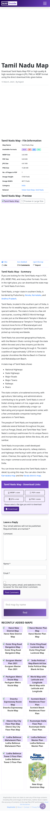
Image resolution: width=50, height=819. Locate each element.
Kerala (28, 295)
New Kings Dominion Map (37, 786)
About (19, 807)
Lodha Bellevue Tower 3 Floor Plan (13, 761)
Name (6, 563)
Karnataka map (8, 475)
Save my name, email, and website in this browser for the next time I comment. (22, 586)
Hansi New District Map (13, 635)
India (23, 185)
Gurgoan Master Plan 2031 (13, 668)
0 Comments (24, 265)
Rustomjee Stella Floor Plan (37, 728)
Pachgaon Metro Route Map (13, 684)
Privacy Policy (36, 807)
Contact (26, 807)
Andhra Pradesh (8, 298)
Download (12, 509)
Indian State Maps (28, 190)
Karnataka (36, 295)
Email (5, 573)
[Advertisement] (25, 34)
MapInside (11, 807)
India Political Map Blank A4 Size (37, 668)
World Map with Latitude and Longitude (37, 688)
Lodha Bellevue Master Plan (37, 744)
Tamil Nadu (40, 190)
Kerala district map (32, 475)
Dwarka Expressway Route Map (12, 709)
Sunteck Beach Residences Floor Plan (37, 710)
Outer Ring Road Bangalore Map (13, 651)
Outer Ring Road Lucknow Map (37, 651)
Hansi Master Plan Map (37, 635)
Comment (7, 533)
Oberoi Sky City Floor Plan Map (12, 728)
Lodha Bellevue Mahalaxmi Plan (13, 744)
